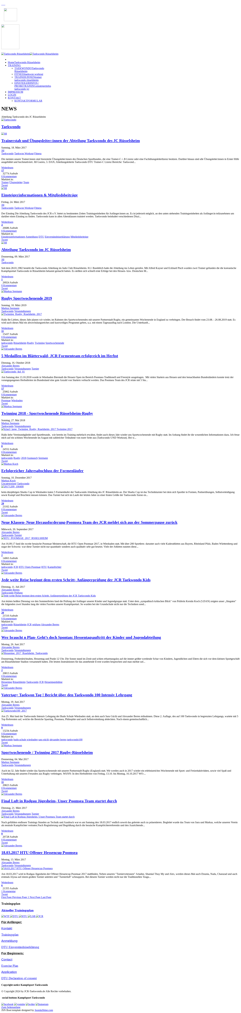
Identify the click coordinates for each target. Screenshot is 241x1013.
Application (9, 972)
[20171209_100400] (12, 486)
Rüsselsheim (19, 343)
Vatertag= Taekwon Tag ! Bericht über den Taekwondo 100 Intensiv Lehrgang (66, 695)
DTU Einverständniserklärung (20, 947)
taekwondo (7, 343)
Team (26, 182)
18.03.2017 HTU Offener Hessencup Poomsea (39, 852)
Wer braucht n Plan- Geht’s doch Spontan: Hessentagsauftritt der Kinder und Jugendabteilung (81, 637)
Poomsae (6, 400)
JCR (15, 567)
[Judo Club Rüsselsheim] (39, 916)
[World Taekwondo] (5, 916)
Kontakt (6, 928)
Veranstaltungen (22, 311)
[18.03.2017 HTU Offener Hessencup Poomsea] (27, 868)
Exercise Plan (9, 965)
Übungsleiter (16, 182)
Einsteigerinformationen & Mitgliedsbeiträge (39, 195)
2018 (23, 458)
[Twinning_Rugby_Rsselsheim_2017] (21, 314)
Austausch (32, 458)
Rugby (30, 343)
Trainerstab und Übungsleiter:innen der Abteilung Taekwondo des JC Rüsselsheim (70, 140)
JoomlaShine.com (44, 1010)
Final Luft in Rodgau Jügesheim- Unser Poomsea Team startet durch (59, 801)
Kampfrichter (54, 567)
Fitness (37, 153)
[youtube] (19, 1004)
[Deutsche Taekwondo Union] (14, 916)
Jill (2, 150)
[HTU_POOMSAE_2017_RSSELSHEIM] (24, 538)
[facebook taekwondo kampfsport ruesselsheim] (7, 1004)
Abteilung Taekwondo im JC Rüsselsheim (36, 249)
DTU (41, 236)
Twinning (40, 343)
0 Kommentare (9, 176)
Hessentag (6, 682)
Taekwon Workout (24, 153)
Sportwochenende (54, 343)
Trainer (5, 182)
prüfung (36, 624)
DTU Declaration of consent (19, 978)
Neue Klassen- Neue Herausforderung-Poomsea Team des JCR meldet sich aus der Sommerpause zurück (89, 522)
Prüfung (18, 592)
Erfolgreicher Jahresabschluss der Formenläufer (42, 471)
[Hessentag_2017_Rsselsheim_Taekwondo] (24, 653)
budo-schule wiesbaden (25, 739)
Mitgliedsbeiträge (79, 236)
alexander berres (58, 739)
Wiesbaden (17, 400)
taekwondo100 (74, 739)
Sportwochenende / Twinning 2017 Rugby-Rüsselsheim (47, 752)
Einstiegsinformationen (13, 236)
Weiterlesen (7, 167)
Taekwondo (10, 127)
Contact (6, 959)
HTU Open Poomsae (30, 567)
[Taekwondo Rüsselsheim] (29, 53)
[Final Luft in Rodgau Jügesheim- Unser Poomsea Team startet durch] (38, 816)
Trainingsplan (10, 934)
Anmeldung (32, 236)
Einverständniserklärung (57, 236)
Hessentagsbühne (53, 682)
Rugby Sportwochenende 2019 (26, 298)
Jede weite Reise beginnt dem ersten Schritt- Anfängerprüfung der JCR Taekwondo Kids (76, 580)
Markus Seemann (10, 308)
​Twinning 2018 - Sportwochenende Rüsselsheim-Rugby (47, 413)
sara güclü (43, 739)
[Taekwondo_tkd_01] (13, 371)
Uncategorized (8, 483)
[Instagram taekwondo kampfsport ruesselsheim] (42, 1004)
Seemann (43, 458)
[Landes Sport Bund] (32, 916)
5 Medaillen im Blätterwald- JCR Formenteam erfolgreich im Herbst (59, 356)
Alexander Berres (10, 365)
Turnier (35, 368)
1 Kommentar (8, 891)
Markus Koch (8, 480)
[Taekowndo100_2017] (14, 710)
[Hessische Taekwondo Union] (23, 916)
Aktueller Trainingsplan (17, 910)
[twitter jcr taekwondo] (30, 1004)
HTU (44, 567)
